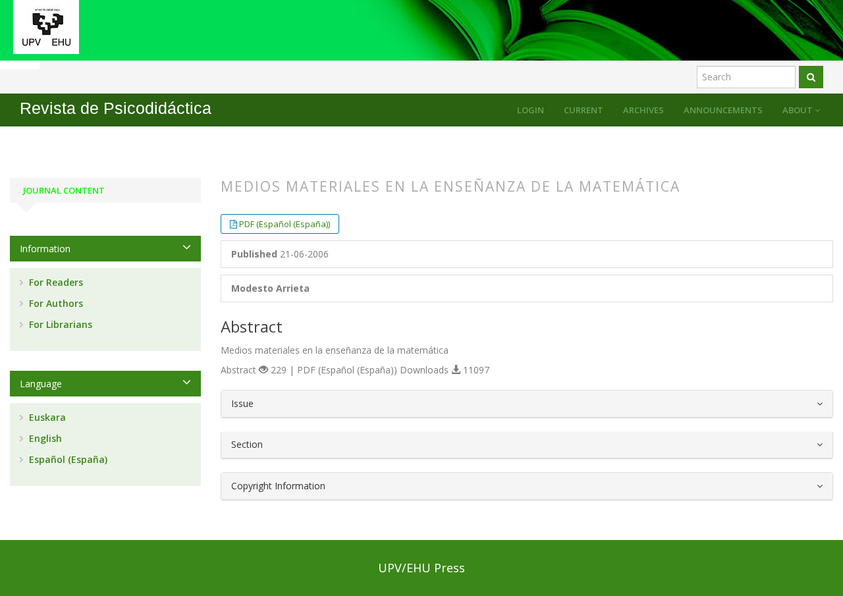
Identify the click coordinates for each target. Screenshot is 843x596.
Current (583, 110)
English (44, 438)
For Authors (54, 303)
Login (530, 110)
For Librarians (59, 324)
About (798, 110)
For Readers (54, 282)
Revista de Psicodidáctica (115, 108)
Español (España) (66, 459)
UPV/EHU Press (421, 568)
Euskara (46, 417)
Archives (643, 110)
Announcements (723, 110)
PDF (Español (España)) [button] (284, 224)
